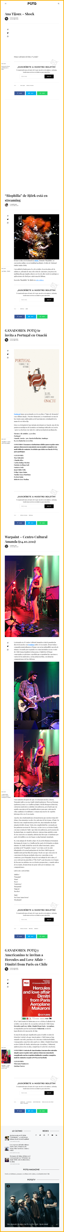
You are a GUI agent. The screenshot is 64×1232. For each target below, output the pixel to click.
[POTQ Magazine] (32, 3)
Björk (27, 308)
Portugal (17, 414)
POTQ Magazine (14, 18)
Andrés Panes (14, 204)
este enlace (40, 280)
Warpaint (36, 928)
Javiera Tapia (14, 545)
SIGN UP (49, 76)
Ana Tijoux (22, 85)
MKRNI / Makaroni (24, 1103)
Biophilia (22, 308)
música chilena (30, 85)
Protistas (31, 928)
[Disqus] (32, 120)
